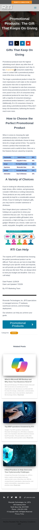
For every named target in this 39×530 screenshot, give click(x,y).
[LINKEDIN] (4, 497)
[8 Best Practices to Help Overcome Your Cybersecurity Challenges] (19, 455)
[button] (11, 43)
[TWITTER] (12, 497)
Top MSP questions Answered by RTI (19, 427)
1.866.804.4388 (22, 509)
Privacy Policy (19, 514)
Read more (21, 395)
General (14, 332)
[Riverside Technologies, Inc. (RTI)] (8, 7)
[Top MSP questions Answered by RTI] (19, 412)
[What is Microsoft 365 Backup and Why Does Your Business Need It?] (19, 365)
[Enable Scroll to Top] (35, 525)
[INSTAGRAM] (20, 497)
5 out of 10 (10, 70)
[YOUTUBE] (16, 497)
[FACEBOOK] (7, 497)
